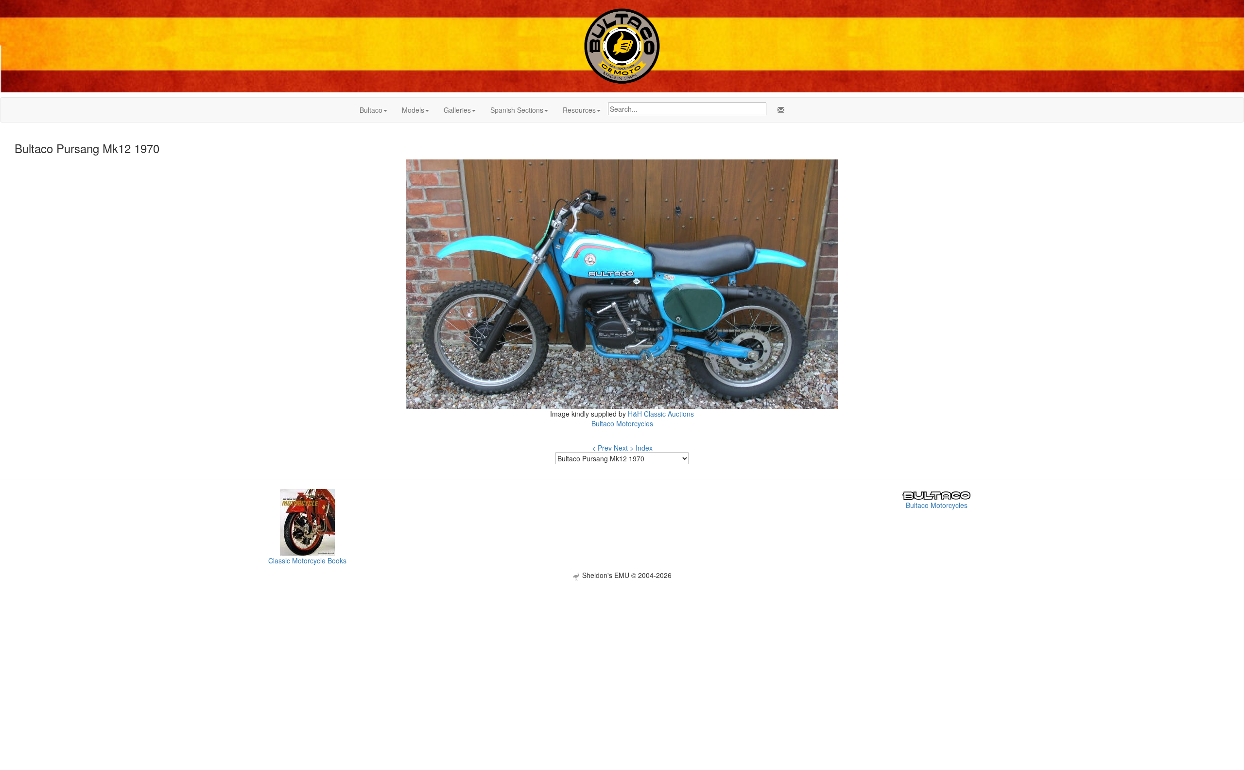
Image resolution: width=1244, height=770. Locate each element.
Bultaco (371, 110)
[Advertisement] (622, 648)
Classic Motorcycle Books (307, 560)
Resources (579, 110)
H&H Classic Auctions (661, 414)
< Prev (602, 448)
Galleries (457, 110)
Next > (624, 448)
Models (413, 110)
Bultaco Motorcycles (622, 423)
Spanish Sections (516, 110)
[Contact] (779, 110)
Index (644, 448)
